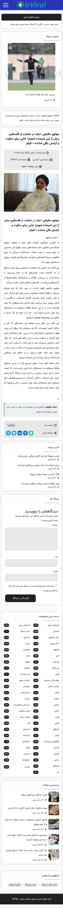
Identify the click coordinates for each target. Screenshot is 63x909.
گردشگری (18, 746)
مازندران (17, 758)
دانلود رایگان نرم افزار (49, 889)
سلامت (46, 703)
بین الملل (46, 672)
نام (56, 561)
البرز (46, 660)
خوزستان (17, 691)
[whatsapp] (31, 437)
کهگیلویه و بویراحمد (46, 746)
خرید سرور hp (30, 889)
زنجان (46, 697)
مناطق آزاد (17, 764)
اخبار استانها (18, 635)
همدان (17, 771)
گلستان (46, 752)
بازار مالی (47, 666)
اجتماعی (11, 429)
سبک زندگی (17, 697)
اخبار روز (36, 164)
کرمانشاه (17, 740)
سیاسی (46, 709)
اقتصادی (17, 654)
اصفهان (46, 654)
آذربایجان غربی (17, 629)
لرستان (46, 758)
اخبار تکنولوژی (46, 642)
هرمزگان (46, 770)
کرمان (46, 740)
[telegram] (14, 437)
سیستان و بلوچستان (17, 709)
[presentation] (57, 77)
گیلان (17, 752)
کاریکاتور (46, 733)
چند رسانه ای (18, 678)
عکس (46, 715)
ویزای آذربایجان (14, 889)
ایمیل (55, 576)
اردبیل (17, 648)
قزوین (46, 727)
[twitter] (8, 437)
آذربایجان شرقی (46, 629)
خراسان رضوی (17, 684)
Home (56, 120)
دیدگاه (55, 529)
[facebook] (25, 437)
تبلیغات (18, 672)
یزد (47, 776)
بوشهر (17, 666)
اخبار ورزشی (46, 648)
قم (17, 727)
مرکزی (46, 764)
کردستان (17, 733)
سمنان (17, 703)
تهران (46, 678)
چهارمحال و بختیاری (46, 684)
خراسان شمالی (46, 691)
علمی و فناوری (17, 715)
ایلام (17, 660)
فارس (46, 721)
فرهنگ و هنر (17, 721)
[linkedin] (19, 437)
